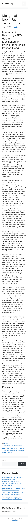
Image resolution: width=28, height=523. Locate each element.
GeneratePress (14, 520)
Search (4, 461)
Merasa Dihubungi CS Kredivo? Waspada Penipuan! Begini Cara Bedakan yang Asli (11, 483)
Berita (6, 443)
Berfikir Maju (8, 4)
